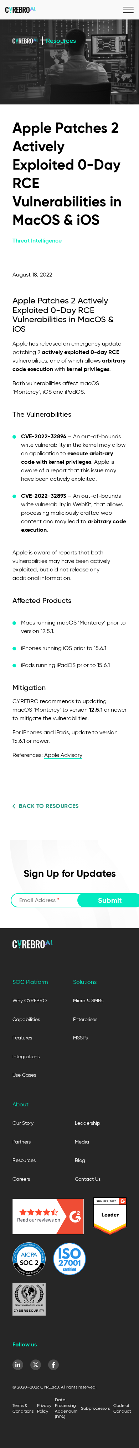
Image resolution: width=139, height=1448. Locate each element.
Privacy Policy (44, 1408)
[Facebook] (53, 1364)
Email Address (39, 900)
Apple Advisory (63, 755)
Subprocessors (95, 1408)
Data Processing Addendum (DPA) (66, 1408)
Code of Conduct (122, 1408)
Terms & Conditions (23, 1408)
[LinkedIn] (17, 1364)
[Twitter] (35, 1364)
